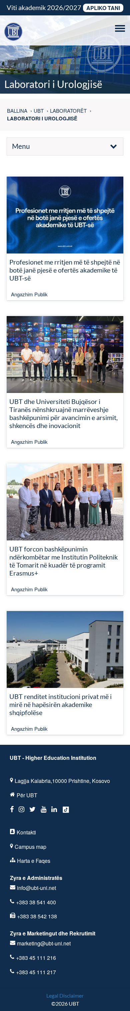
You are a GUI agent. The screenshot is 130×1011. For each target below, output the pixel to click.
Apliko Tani (103, 8)
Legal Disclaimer (65, 995)
